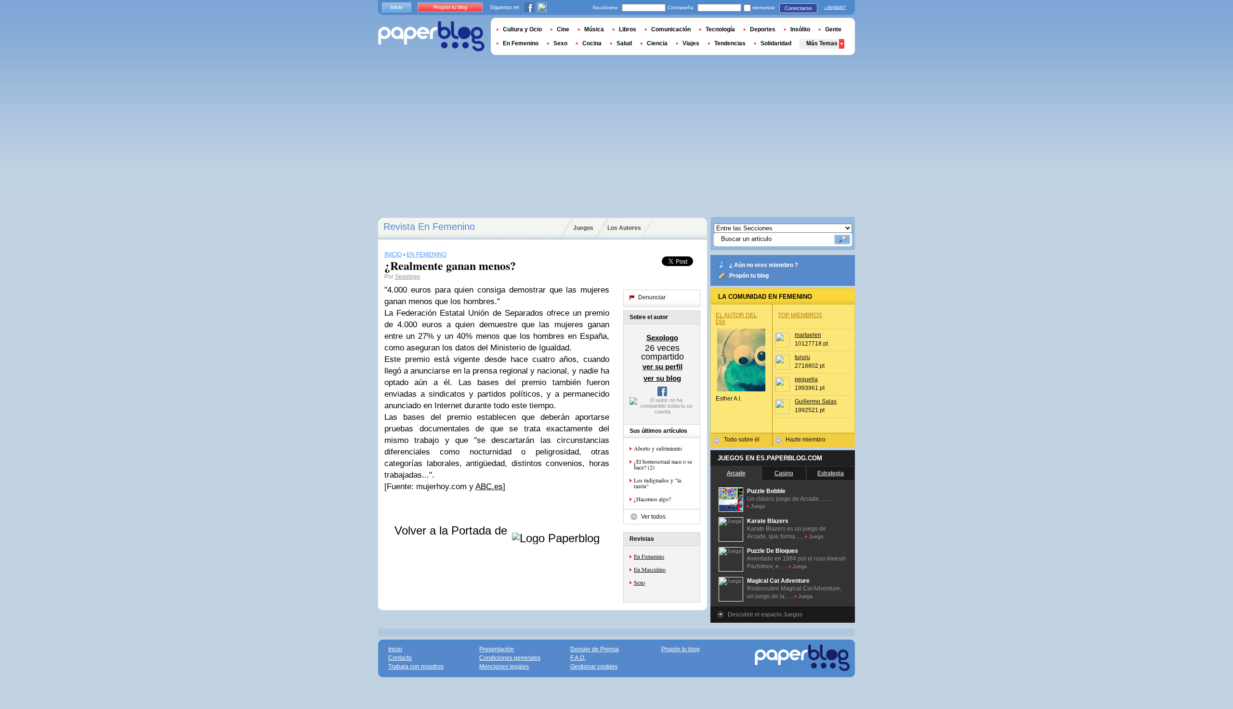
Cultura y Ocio (522, 29)
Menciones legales (504, 666)
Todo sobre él (742, 439)
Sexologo (407, 276)
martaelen (808, 335)
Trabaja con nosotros (416, 666)
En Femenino (649, 556)
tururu (802, 357)
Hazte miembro (806, 439)
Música (594, 29)
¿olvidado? (835, 7)
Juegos (583, 228)
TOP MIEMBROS (800, 315)
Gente (833, 29)
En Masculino (650, 569)
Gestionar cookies (593, 666)
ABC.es (489, 486)
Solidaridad (776, 43)
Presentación (496, 649)
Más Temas (822, 43)
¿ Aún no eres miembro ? (763, 265)
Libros (627, 29)
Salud (624, 43)
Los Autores (624, 228)
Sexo (639, 582)
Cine (563, 29)
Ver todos (653, 516)
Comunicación (671, 29)
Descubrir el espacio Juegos (765, 614)
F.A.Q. (578, 658)
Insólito (800, 29)
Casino (783, 473)
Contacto (400, 658)
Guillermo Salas (816, 401)
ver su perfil (662, 366)
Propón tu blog (749, 275)
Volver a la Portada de (452, 530)
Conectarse (798, 8)
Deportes (762, 29)
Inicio (397, 7)
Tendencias (730, 43)
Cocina (592, 43)
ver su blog (662, 378)
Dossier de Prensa (594, 649)
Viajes (690, 43)
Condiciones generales (509, 658)
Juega (757, 506)
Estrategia (830, 473)
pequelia (806, 379)
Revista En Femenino (429, 226)
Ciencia (657, 43)
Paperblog (431, 36)
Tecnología (720, 29)
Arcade (736, 473)
